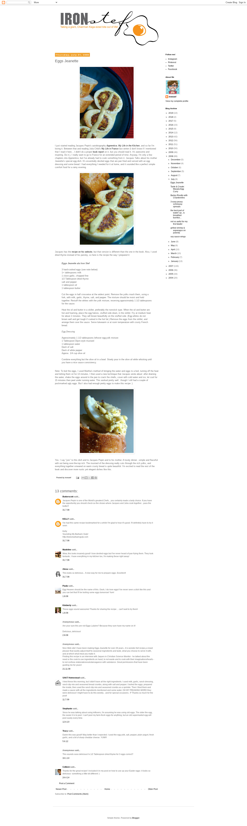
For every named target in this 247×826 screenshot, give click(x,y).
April (173, 249)
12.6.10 (66, 722)
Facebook (172, 69)
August (174, 175)
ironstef (172, 97)
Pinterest (172, 62)
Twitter (171, 66)
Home (107, 789)
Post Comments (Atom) (77, 794)
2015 (171, 129)
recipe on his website (82, 252)
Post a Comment (66, 783)
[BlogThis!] (86, 477)
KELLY (66, 519)
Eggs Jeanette (177, 182)
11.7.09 (66, 699)
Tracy (65, 731)
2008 (171, 156)
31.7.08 (66, 510)
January (175, 261)
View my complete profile (177, 101)
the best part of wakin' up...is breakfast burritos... (178, 214)
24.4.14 (66, 777)
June (173, 241)
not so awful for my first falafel (179, 222)
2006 (171, 270)
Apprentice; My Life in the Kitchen (123, 145)
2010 (171, 148)
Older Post (153, 789)
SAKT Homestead (71, 678)
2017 (171, 121)
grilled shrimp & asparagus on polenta (178, 230)
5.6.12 (65, 741)
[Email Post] (77, 478)
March (174, 253)
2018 (171, 117)
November (176, 163)
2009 (171, 152)
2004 (171, 278)
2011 (171, 144)
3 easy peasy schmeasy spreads (177, 204)
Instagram (172, 59)
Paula (65, 586)
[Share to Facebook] (92, 477)
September (176, 171)
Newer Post (61, 789)
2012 (171, 140)
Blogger (135, 818)
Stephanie (67, 708)
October (175, 167)
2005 (171, 274)
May (173, 245)
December (176, 159)
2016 (171, 125)
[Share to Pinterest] (95, 477)
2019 (171, 113)
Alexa (65, 569)
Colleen (66, 767)
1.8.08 (65, 596)
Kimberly (67, 605)
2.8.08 (65, 635)
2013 (171, 136)
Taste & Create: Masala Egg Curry (177, 189)
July (173, 179)
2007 (171, 266)
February (175, 257)
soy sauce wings (178, 236)
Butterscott (68, 496)
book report (99, 152)
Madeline (67, 549)
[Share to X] (89, 477)
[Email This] (83, 477)
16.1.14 (66, 758)
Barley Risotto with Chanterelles (179, 196)
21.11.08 (66, 669)
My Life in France (109, 148)
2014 (171, 132)
